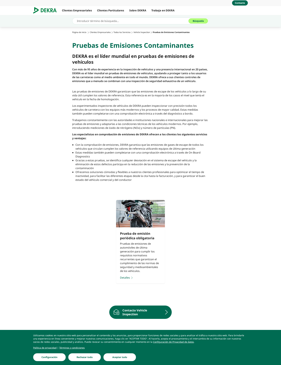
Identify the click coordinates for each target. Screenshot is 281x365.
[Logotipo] (46, 10)
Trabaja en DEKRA (162, 10)
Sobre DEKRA (137, 10)
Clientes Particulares (110, 10)
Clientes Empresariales (77, 10)
